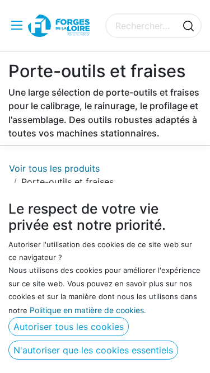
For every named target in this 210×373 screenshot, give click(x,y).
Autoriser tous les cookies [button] (68, 326)
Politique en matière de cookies (87, 310)
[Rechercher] (188, 26)
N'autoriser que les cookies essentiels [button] (93, 350)
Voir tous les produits (54, 168)
